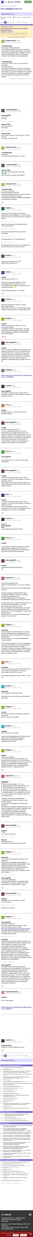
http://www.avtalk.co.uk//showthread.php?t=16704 (14, 34)
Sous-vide (5, 1106)
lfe (1, 19)
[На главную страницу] (2, 2)
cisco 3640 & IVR (6, 1169)
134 (13, 22)
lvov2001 (8, 299)
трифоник (29, 17)
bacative (8, 686)
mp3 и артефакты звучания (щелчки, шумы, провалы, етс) (16, 1108)
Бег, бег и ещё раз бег (8, 1091)
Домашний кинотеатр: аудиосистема (8, 6)
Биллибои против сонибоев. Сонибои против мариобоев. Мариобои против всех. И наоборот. (16, 1077)
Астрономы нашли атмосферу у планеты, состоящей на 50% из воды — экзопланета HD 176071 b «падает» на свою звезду (17, 1133)
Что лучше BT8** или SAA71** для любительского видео (15, 1174)
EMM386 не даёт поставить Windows (11, 1171)
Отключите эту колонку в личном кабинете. (11, 1183)
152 (22, 22)
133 (10, 22)
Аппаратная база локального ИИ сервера (12, 1067)
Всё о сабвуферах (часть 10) (11, 9)
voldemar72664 (10, 41)
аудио (3, 19)
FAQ (29, 1224)
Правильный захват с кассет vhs (10, 1088)
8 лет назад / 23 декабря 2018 (13, 257)
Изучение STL (6, 1167)
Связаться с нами (6, 1224)
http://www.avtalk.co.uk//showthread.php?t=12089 (14, 36)
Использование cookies (8, 1227)
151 (20, 22)
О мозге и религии (8, 1117)
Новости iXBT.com (5, 1123)
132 (8, 22)
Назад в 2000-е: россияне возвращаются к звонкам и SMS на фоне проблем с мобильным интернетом (17, 1151)
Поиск (25, 1224)
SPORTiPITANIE (12, 110)
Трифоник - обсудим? (7, 31)
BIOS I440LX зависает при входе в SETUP (12, 1180)
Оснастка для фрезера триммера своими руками (15, 1120)
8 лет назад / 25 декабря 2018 (13, 993)
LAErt (7, 662)
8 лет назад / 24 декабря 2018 (13, 301)
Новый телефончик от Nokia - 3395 (11, 1164)
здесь (13, 14)
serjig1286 (8, 370)
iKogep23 (8, 318)
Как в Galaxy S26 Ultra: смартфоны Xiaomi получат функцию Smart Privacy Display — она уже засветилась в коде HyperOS (17, 1136)
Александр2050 (10, 342)
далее (26, 22)
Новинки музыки (7, 1069)
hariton (7, 272)
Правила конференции (17, 1224)
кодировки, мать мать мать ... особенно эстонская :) (14, 1172)
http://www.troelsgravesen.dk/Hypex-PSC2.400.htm (15, 928)
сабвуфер (23, 17)
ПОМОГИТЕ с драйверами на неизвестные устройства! (15, 1177)
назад (2, 22)
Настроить (23, 1235)
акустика (18, 17)
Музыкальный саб (6, 30)
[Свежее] (9, 2)
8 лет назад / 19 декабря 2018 (13, 42)
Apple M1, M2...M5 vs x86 (8, 1098)
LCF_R (7, 405)
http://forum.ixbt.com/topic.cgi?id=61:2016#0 (15, 28)
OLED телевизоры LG (8, 1099)
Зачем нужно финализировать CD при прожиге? (14, 1165)
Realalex (10, 17)
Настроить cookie (19, 1227)
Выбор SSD (5, 1101)
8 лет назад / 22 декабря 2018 (13, 209)
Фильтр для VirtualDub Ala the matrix (12, 1118)
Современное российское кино (10, 1093)
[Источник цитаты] (20, 48)
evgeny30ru (9, 578)
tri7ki (7, 494)
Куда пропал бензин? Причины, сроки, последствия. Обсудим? (17, 1074)
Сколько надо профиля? (8, 1089)
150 (17, 22)
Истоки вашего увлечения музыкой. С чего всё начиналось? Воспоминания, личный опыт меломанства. (17, 1104)
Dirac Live (5, 1079)
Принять (16, 1235)
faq (15, 17)
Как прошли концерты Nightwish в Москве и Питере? (15, 1162)
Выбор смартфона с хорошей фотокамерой (13, 1081)
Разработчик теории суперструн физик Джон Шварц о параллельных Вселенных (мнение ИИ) (16, 1115)
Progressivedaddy (11, 992)
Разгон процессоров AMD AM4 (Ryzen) (11, 1086)
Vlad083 (8, 208)
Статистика (4, 1225)
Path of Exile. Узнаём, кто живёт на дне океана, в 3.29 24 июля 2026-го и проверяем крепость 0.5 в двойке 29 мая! (17, 1072)
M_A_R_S (8, 451)
